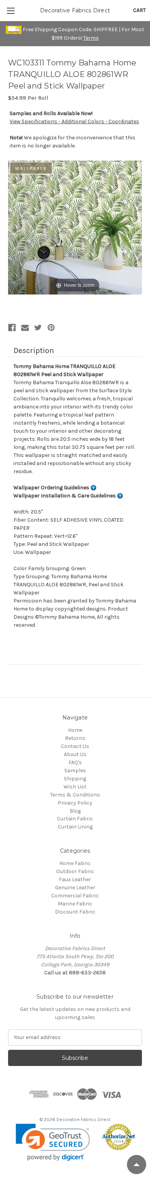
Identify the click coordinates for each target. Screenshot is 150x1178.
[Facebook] (12, 327)
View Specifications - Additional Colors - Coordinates (74, 121)
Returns (75, 738)
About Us (75, 754)
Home (75, 730)
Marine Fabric (75, 903)
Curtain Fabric (75, 818)
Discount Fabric (75, 912)
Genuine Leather (75, 887)
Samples (75, 770)
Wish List (75, 786)
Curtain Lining (75, 826)
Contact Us (75, 746)
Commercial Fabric (75, 895)
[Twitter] (38, 327)
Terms (91, 38)
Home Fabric (75, 863)
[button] (53, 1142)
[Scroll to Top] (136, 1164)
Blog (75, 811)
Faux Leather (75, 879)
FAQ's (75, 762)
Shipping (75, 778)
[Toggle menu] (10, 10)
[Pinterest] (51, 327)
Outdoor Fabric (75, 871)
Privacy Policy (75, 803)
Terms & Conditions (75, 794)
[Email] (25, 327)
